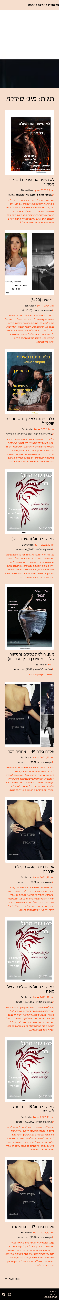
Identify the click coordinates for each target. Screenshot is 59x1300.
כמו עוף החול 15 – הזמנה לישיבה (33, 1109)
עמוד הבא (12, 1278)
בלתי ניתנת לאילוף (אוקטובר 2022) (34, 434)
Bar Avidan (27, 190)
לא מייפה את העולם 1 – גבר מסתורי (31, 182)
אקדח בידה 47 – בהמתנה (33, 1226)
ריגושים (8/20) (42, 300)
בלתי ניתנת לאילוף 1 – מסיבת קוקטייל (30, 421)
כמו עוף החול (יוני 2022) (40, 549)
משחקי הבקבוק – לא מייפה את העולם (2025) (30, 194)
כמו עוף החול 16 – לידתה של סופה (30, 989)
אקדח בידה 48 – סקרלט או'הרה (34, 869)
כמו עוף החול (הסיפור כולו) (32, 539)
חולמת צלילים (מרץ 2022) (39, 669)
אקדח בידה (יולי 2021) (41, 762)
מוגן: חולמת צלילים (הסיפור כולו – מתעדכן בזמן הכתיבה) (31, 656)
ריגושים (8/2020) (31, 310)
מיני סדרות (46, 310)
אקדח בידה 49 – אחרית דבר (31, 751)
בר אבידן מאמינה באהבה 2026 (50, 1294)
